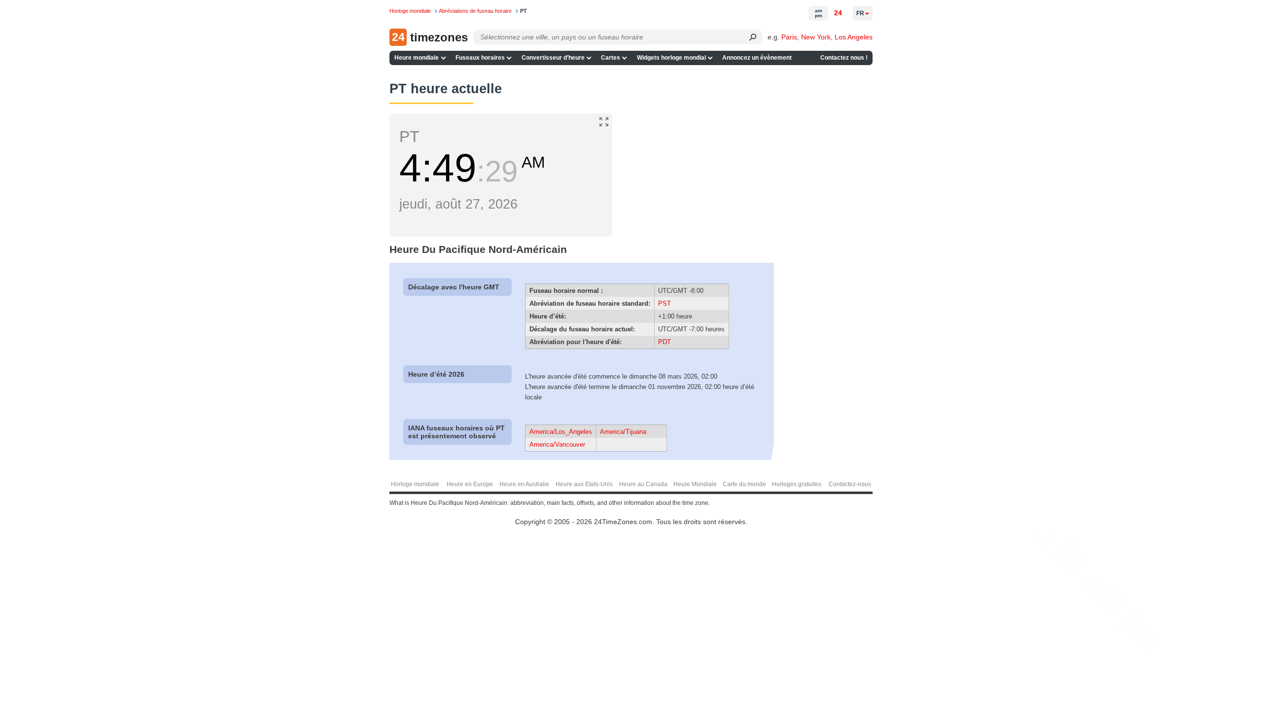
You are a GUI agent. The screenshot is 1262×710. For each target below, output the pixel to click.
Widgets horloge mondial (671, 57)
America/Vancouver (557, 444)
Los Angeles (854, 37)
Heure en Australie (524, 484)
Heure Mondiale (695, 484)
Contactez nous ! (844, 57)
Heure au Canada (643, 484)
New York (816, 37)
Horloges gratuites (796, 484)
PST (664, 303)
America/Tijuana (623, 431)
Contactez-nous (850, 484)
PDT (664, 342)
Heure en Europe (470, 484)
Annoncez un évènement (757, 57)
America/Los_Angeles (560, 431)
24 (838, 13)
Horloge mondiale (415, 484)
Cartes (610, 57)
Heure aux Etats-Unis (584, 484)
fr (860, 13)
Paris (789, 37)
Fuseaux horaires (480, 57)
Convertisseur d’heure (553, 57)
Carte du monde (744, 484)
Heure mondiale (416, 57)
